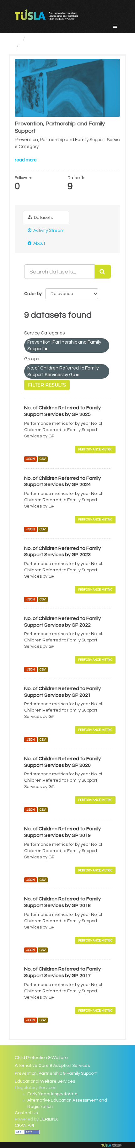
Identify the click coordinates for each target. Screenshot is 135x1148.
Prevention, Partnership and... (59, 47)
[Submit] (102, 272)
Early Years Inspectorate (52, 1094)
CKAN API (24, 1125)
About (38, 243)
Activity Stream (48, 230)
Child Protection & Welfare (41, 1057)
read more (26, 160)
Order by (33, 294)
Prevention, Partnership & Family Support (56, 1073)
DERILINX (49, 1119)
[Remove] (46, 349)
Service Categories (52, 39)
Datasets (43, 217)
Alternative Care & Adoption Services (52, 1065)
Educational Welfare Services (45, 1081)
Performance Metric (95, 449)
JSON (30, 459)
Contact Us (26, 1113)
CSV (43, 459)
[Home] (17, 39)
